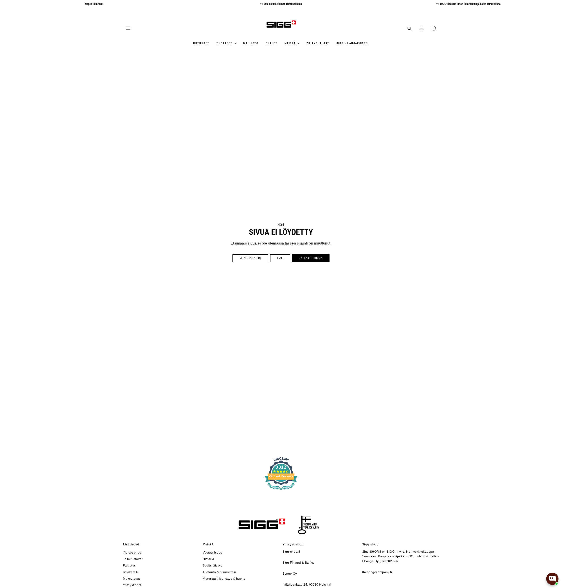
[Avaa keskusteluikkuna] (552, 579)
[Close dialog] (343, 247)
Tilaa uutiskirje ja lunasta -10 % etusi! (313, 323)
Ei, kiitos (314, 337)
